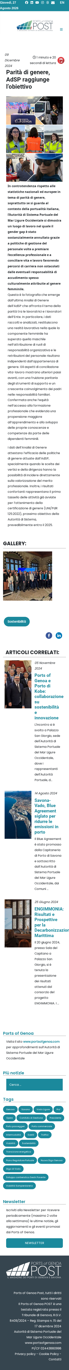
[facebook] (26, 2)
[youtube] (37, 2)
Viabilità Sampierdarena (19, 1185)
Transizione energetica (18, 1151)
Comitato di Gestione (31, 1117)
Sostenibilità (17, 621)
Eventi (31, 1134)
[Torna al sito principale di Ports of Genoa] (33, 1270)
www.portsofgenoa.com (41, 1041)
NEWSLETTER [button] (34, 1243)
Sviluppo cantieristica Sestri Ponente (25, 1177)
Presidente (55, 1117)
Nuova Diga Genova (51, 1160)
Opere (9, 1117)
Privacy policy (25, 1354)
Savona (25, 1109)
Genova (10, 1109)
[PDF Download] (61, 60)
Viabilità (10, 1143)
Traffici (44, 1134)
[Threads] (47, 2)
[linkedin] (31, 2)
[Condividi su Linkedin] (59, 635)
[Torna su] (62, 1362)
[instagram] (42, 2)
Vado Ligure (43, 1109)
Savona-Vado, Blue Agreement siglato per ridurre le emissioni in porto (46, 816)
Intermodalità (13, 1134)
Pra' (58, 1109)
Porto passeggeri (15, 1126)
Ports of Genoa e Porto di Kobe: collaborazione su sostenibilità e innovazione (48, 696)
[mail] (53, 2)
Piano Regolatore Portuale (20, 1160)
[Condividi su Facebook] (49, 635)
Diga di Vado (13, 1168)
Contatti (55, 1359)
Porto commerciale (42, 1126)
